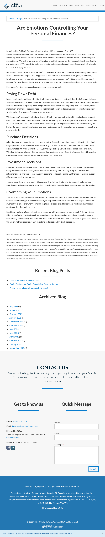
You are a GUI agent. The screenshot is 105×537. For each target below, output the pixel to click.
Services (62, 5)
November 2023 (16, 321)
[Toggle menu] (66, 5)
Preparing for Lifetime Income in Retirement (28, 288)
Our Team (53, 5)
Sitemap (28, 486)
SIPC (27, 496)
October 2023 (15, 325)
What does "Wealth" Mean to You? (24, 280)
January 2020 (15, 344)
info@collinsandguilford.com (25, 426)
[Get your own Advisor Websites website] (52, 526)
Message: (59, 444)
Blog (82, 5)
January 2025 (15, 317)
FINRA (21, 496)
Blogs (19, 18)
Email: (57, 433)
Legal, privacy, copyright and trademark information (56, 486)
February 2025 (15, 314)
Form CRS (58, 508)
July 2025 (13, 306)
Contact (101, 5)
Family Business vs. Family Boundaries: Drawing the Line (33, 284)
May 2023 (14, 333)
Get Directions (12, 437)
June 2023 (13, 329)
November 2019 (16, 348)
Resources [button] (90, 5)
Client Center (74, 5)
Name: (58, 422)
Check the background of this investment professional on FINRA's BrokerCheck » (37, 533)
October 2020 (15, 340)
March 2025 (14, 310)
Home (11, 18)
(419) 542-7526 (20, 421)
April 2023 (14, 336)
